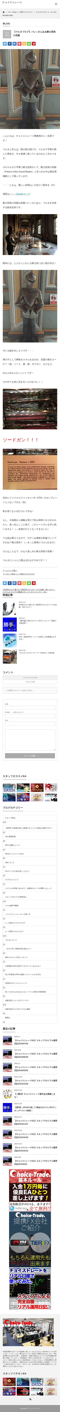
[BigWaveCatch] (9, 787)
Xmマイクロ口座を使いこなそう (17, 871)
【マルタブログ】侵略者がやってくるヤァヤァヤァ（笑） (25, 592)
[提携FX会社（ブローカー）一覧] (30, 1267)
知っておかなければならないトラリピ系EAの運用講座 (25, 992)
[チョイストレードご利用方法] (30, 1211)
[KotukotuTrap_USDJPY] (51, 1382)
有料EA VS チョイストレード (16, 983)
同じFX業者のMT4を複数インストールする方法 (23, 975)
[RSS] (30, 1399)
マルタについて (11, 940)
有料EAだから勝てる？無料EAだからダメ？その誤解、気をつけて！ (29, 590)
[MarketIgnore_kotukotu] (23, 1391)
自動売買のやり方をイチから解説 (17, 1009)
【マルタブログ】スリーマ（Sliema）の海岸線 (36, 653)
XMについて (9, 862)
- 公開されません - (15, 712)
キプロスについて (12, 880)
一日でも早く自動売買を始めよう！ (18, 949)
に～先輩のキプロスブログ (15, 923)
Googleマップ (23, 194)
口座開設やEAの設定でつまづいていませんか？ (23, 966)
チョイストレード (12, 2)
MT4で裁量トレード (12, 845)
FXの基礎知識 (10, 837)
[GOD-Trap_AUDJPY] (51, 787)
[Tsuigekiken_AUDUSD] (23, 797)
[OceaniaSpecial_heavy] (37, 787)
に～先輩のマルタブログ (25, 574)
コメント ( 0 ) (30, 682)
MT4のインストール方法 (14, 854)
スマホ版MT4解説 (12, 906)
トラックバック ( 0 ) (30, 677)
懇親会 (7, 1018)
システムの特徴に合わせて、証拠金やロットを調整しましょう (28, 888)
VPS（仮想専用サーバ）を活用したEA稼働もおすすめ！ (37, 638)
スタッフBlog (10, 574)
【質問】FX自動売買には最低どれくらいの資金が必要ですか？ (28, 828)
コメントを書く (11, 571)
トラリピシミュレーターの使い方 (17, 914)
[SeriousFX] (51, 797)
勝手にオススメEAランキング (16, 957)
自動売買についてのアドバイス (17, 1000)
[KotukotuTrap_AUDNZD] (37, 797)
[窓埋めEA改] (23, 787)
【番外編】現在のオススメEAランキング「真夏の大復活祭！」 (37, 622)
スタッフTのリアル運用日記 (15, 897)
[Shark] (9, 797)
